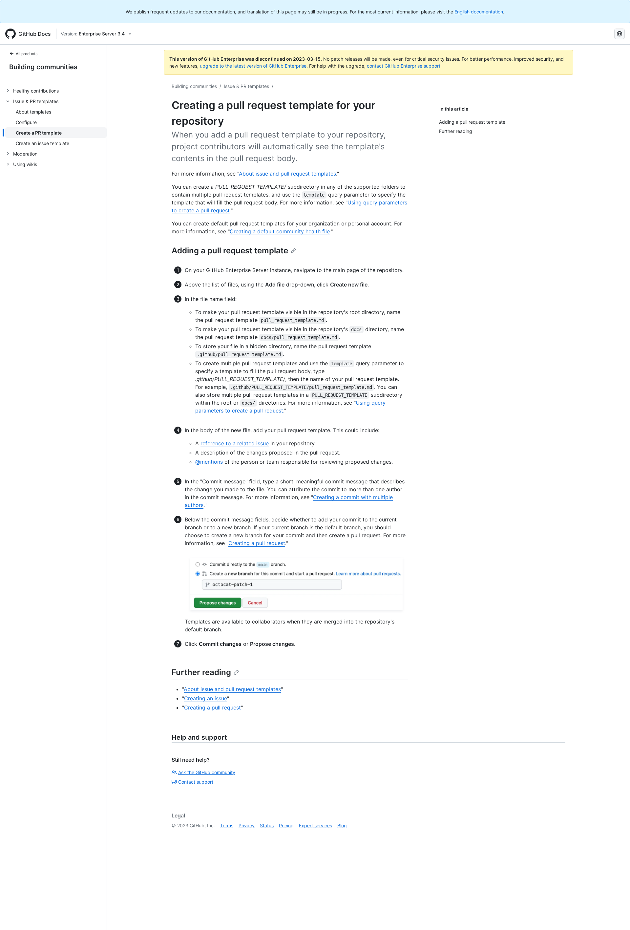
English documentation (478, 11)
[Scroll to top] (615, 915)
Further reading (201, 672)
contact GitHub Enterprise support (403, 66)
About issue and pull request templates (287, 173)
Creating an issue (205, 698)
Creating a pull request (256, 543)
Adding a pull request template (230, 250)
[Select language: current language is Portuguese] (619, 34)
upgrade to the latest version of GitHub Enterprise (253, 66)
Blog (342, 825)
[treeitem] (56, 90)
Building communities (43, 67)
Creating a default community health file (280, 231)
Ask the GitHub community (206, 772)
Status (267, 825)
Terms (226, 825)
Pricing (286, 825)
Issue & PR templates (246, 86)
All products (26, 53)
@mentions (209, 461)
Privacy (247, 825)
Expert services (315, 825)
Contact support (195, 782)
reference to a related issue (234, 443)
